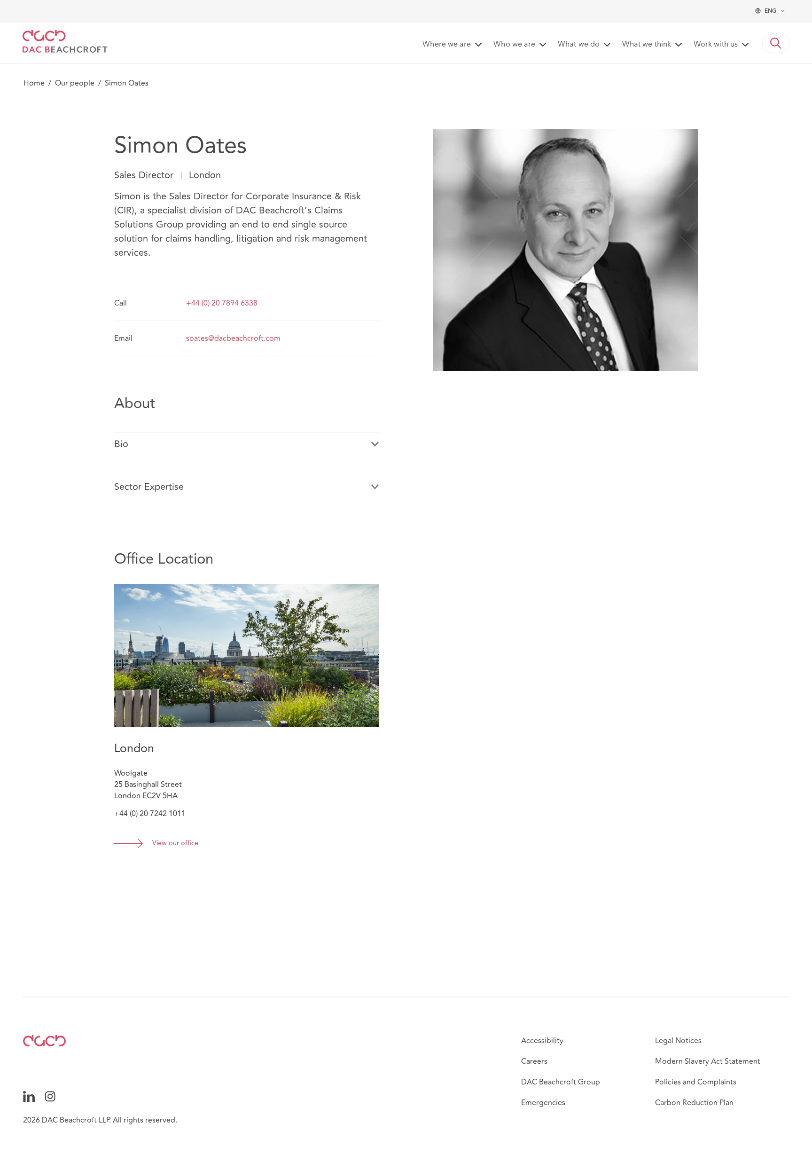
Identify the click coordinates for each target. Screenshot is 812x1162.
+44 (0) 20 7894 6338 (222, 303)
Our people (74, 83)
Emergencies (543, 1102)
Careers (534, 1061)
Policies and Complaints (695, 1082)
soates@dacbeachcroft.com (233, 338)
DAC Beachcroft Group (560, 1082)
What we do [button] (579, 44)
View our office (175, 843)
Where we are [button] (446, 44)
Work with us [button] (716, 44)
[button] (775, 43)
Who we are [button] (514, 44)
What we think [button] (646, 44)
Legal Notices (678, 1040)
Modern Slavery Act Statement (707, 1061)
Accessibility (542, 1040)
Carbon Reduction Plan (694, 1102)
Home (34, 83)
